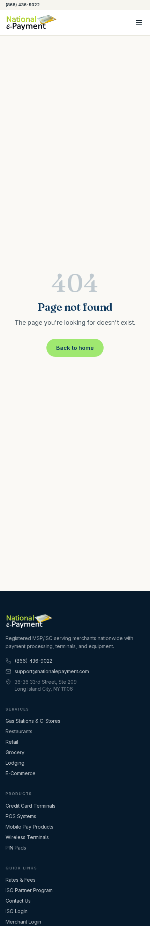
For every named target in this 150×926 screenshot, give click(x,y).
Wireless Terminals (27, 837)
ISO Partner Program (29, 890)
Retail (12, 742)
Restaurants (19, 731)
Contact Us (18, 901)
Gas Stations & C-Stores (33, 721)
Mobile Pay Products (29, 827)
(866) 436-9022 (23, 4)
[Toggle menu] (138, 22)
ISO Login (17, 911)
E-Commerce (21, 773)
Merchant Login (23, 922)
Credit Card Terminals (30, 806)
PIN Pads (16, 848)
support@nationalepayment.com (52, 671)
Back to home (75, 347)
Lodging (15, 763)
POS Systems (21, 816)
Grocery (15, 752)
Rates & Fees (21, 880)
